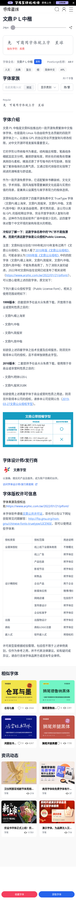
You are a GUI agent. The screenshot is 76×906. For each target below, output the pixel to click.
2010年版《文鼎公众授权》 (52, 250)
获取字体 (56, 894)
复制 (38, 61)
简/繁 (67, 87)
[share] (70, 27)
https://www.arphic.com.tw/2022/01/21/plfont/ (37, 275)
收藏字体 (19, 894)
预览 (29, 87)
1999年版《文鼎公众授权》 (42, 255)
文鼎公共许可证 (32, 514)
